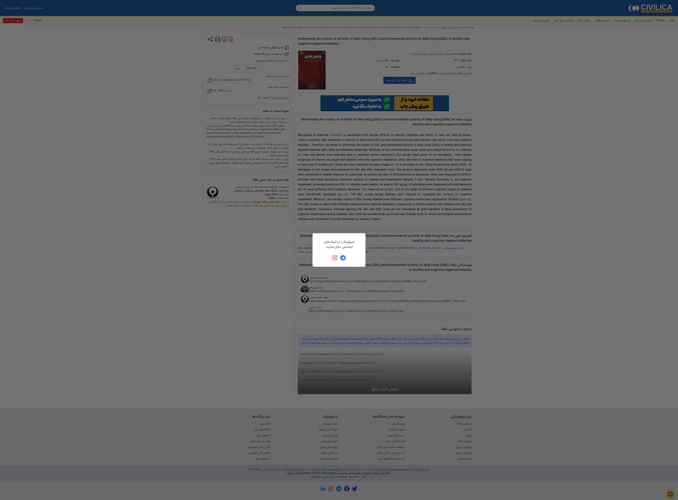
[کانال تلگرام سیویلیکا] (343, 258)
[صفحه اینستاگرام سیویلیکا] (335, 258)
